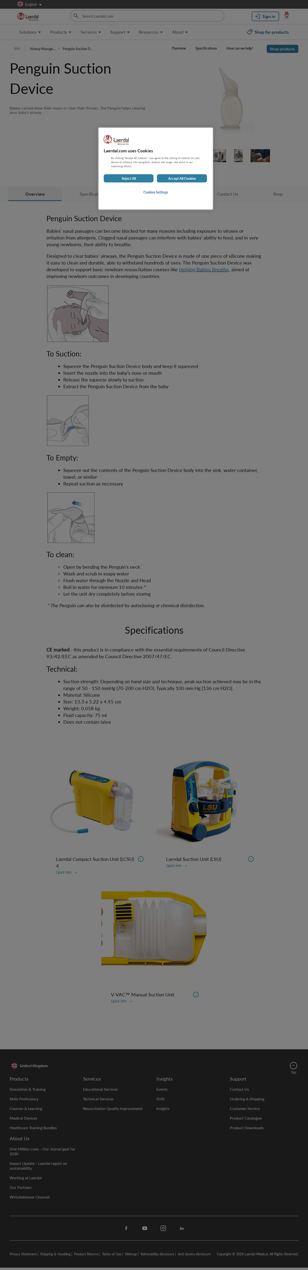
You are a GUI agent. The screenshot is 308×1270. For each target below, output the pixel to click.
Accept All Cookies (182, 178)
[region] (155, 168)
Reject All (129, 178)
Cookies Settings (155, 192)
